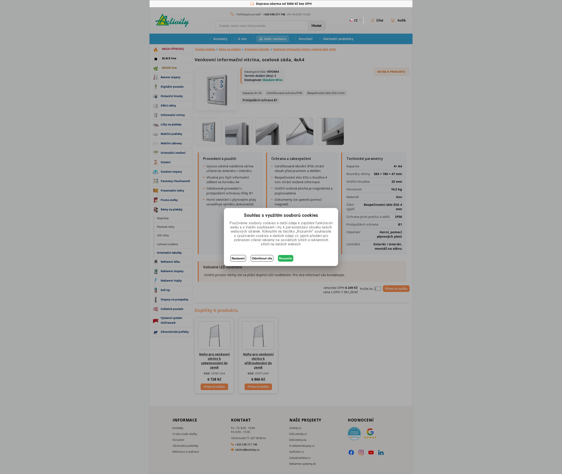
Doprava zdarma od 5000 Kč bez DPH (284, 4)
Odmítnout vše (262, 258)
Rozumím (285, 258)
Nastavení (238, 258)
